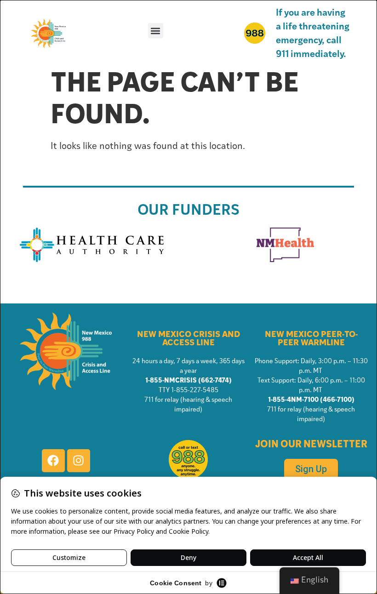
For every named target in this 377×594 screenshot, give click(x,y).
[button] (155, 30)
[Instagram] (78, 460)
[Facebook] (53, 460)
